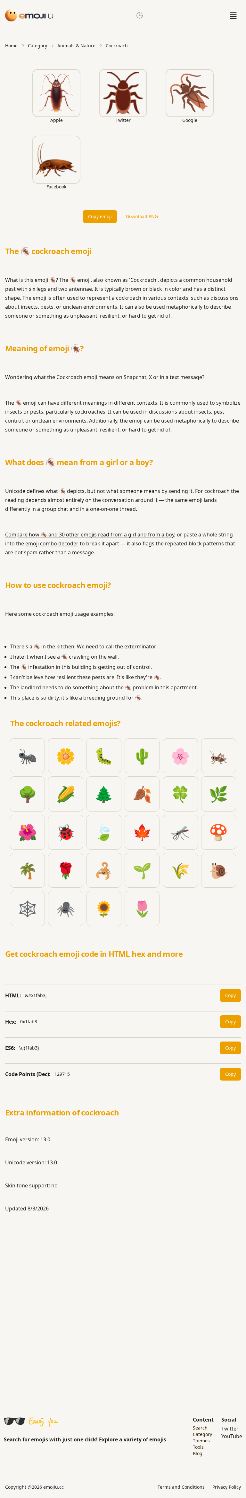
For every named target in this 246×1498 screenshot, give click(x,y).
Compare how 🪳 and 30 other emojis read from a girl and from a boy (89, 534)
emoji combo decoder (51, 543)
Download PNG (142, 216)
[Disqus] (123, 1308)
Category (37, 46)
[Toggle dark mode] (140, 15)
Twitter (230, 1428)
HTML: (13, 995)
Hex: (10, 1021)
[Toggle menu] (233, 15)
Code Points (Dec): (28, 1074)
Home (11, 46)
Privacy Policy (226, 1487)
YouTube (231, 1436)
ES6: (10, 1047)
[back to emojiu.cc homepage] (29, 15)
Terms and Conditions (181, 1487)
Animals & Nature (76, 46)
